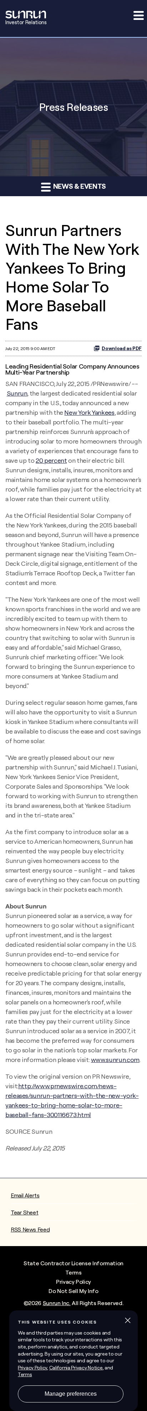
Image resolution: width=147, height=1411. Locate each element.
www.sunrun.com (115, 1060)
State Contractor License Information (73, 1263)
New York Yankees (89, 412)
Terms (73, 1272)
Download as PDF (122, 348)
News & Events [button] (79, 186)
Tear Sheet (24, 1212)
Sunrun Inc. (57, 1303)
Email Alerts (25, 1195)
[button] (138, 15)
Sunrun (17, 393)
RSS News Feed (30, 1229)
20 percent (51, 460)
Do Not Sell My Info (73, 1291)
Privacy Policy (73, 1281)
